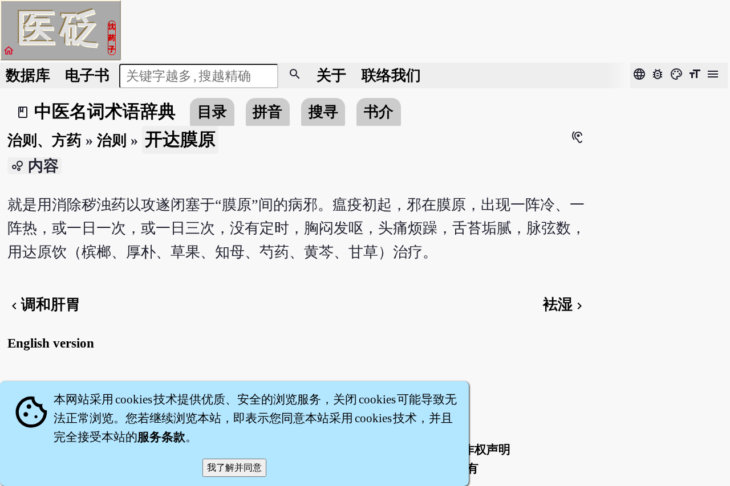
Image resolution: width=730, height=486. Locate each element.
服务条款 (161, 437)
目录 (212, 112)
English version (50, 343)
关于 (331, 75)
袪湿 (564, 304)
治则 (112, 140)
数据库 (28, 75)
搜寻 (323, 112)
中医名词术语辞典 (105, 111)
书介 (379, 112)
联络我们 (391, 75)
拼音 (267, 112)
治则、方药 (44, 140)
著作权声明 (480, 449)
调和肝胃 (43, 304)
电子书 (87, 75)
